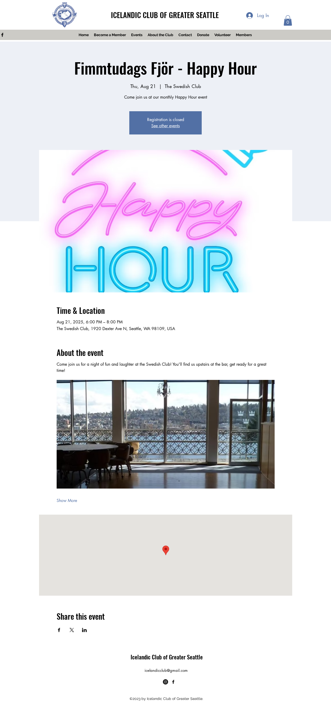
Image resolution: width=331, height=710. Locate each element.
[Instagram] (165, 681)
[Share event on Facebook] (59, 630)
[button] (287, 20)
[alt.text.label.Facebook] (173, 681)
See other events (165, 126)
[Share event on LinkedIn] (84, 630)
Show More (67, 500)
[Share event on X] (71, 630)
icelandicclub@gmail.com (166, 670)
